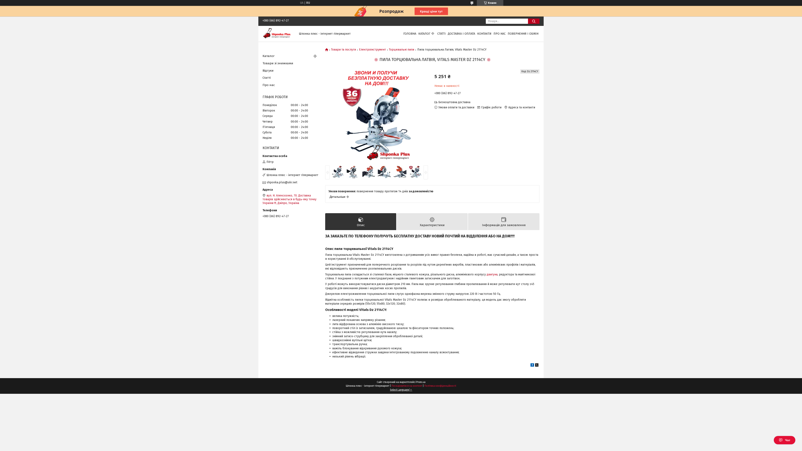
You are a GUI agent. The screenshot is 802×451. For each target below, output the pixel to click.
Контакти (484, 33)
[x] (536, 365)
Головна (409, 33)
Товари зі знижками (278, 63)
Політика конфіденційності (440, 385)
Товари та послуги (343, 49)
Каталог (424, 33)
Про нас (500, 33)
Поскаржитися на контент (407, 385)
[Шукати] (533, 21)
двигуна (492, 274)
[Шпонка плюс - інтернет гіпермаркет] (278, 33)
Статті (441, 33)
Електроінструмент (372, 49)
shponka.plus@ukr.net (282, 182)
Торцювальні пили (401, 49)
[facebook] (532, 365)
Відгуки (268, 70)
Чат (787, 440)
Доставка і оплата (461, 33)
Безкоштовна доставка (454, 102)
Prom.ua (420, 382)
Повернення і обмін (523, 33)
